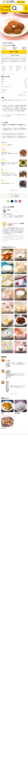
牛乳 (2, 83)
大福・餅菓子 (16, 434)
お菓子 (6, 434)
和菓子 (10, 434)
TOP (2, 434)
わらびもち (22, 434)
